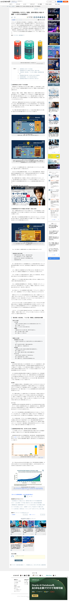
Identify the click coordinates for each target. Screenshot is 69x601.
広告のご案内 (26, 582)
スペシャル (18, 4)
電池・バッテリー (32, 514)
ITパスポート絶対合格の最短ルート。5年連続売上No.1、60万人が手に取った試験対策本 (29, 564)
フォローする (19, 19)
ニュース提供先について (17, 589)
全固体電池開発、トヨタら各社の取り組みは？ (29, 76)
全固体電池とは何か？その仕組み (26, 68)
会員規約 (15, 585)
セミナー (11, 4)
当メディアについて (17, 591)
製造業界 (13, 19)
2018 (15, 436)
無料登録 (65, 1)
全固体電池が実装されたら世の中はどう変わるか (29, 78)
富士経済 (41, 457)
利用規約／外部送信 (17, 586)
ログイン (60, 1)
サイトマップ (16, 583)
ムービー (24, 4)
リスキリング (32, 4)
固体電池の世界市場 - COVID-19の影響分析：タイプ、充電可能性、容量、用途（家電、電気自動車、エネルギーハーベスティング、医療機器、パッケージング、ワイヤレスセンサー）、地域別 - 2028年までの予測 (28, 489)
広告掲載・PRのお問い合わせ (53, 258)
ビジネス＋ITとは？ (14, 2)
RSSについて (16, 588)
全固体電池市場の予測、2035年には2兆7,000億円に (30, 75)
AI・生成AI (40, 4)
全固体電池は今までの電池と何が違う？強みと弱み (29, 70)
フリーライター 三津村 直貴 (18, 35)
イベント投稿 (26, 583)
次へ (30, 496)
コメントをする (18, 560)
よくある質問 (16, 582)
